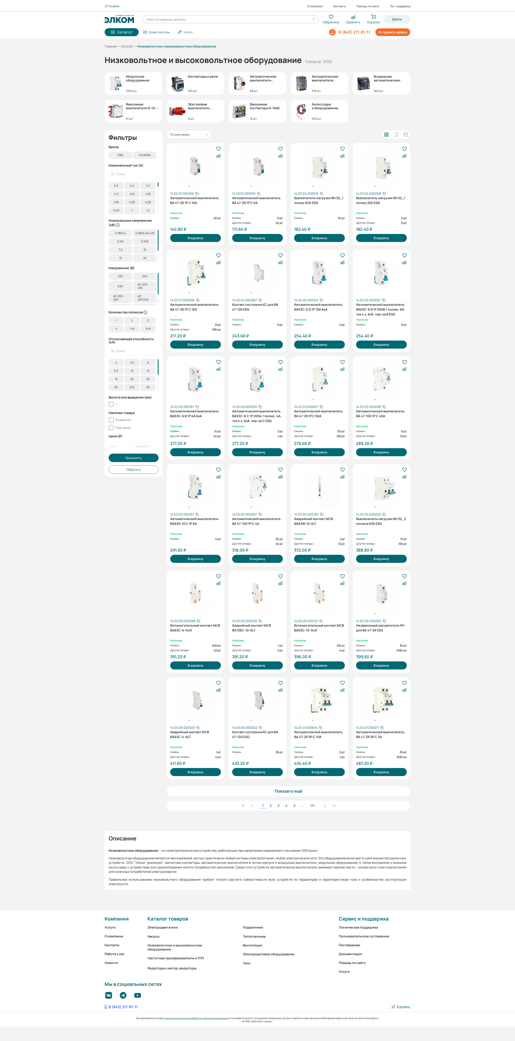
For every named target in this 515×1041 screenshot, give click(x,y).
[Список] (396, 134)
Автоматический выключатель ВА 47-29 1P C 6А (256, 200)
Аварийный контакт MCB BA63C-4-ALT (189, 734)
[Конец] (334, 805)
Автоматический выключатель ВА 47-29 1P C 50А (318, 413)
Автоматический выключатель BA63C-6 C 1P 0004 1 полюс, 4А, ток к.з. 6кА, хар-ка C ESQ (257, 415)
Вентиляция (252, 945)
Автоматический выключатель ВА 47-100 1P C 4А (256, 521)
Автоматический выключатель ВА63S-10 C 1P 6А (194, 521)
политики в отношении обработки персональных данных (196, 1018)
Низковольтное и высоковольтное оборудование (174, 947)
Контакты (339, 6)
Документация (350, 954)
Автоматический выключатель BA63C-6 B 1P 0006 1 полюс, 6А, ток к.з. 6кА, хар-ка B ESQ (380, 309)
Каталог (127, 46)
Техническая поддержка (358, 927)
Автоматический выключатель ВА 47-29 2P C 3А (380, 734)
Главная (111, 46)
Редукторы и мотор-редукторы (172, 968)
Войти (397, 19)
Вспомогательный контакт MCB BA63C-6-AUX (195, 627)
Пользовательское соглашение (364, 936)
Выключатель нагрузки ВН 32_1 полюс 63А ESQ (318, 200)
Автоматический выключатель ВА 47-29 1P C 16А (194, 200)
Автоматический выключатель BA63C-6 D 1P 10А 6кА (318, 307)
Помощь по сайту (367, 6)
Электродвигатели (162, 927)
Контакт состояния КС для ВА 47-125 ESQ (255, 307)
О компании (315, 6)
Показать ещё (288, 791)
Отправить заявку (392, 32)
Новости (111, 963)
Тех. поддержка (400, 6)
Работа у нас (115, 954)
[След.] (324, 805)
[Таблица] (405, 134)
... (302, 805)
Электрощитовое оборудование (268, 954)
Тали (246, 963)
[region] (134, 155)
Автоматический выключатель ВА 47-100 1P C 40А (380, 413)
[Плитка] (386, 134)
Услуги (110, 927)
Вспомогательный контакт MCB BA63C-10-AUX (319, 627)
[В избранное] (218, 149)
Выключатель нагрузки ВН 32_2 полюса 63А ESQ (381, 521)
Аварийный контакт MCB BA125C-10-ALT (251, 627)
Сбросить (133, 469)
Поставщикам (349, 945)
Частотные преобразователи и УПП (175, 958)
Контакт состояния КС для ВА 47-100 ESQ (255, 734)
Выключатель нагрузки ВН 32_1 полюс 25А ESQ (380, 200)
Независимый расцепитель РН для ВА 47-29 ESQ (380, 627)
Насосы (153, 936)
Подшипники (253, 927)
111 (312, 805)
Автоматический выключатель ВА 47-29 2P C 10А (318, 734)
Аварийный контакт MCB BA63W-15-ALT (313, 521)
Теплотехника (254, 936)
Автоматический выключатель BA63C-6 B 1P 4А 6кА (194, 413)
